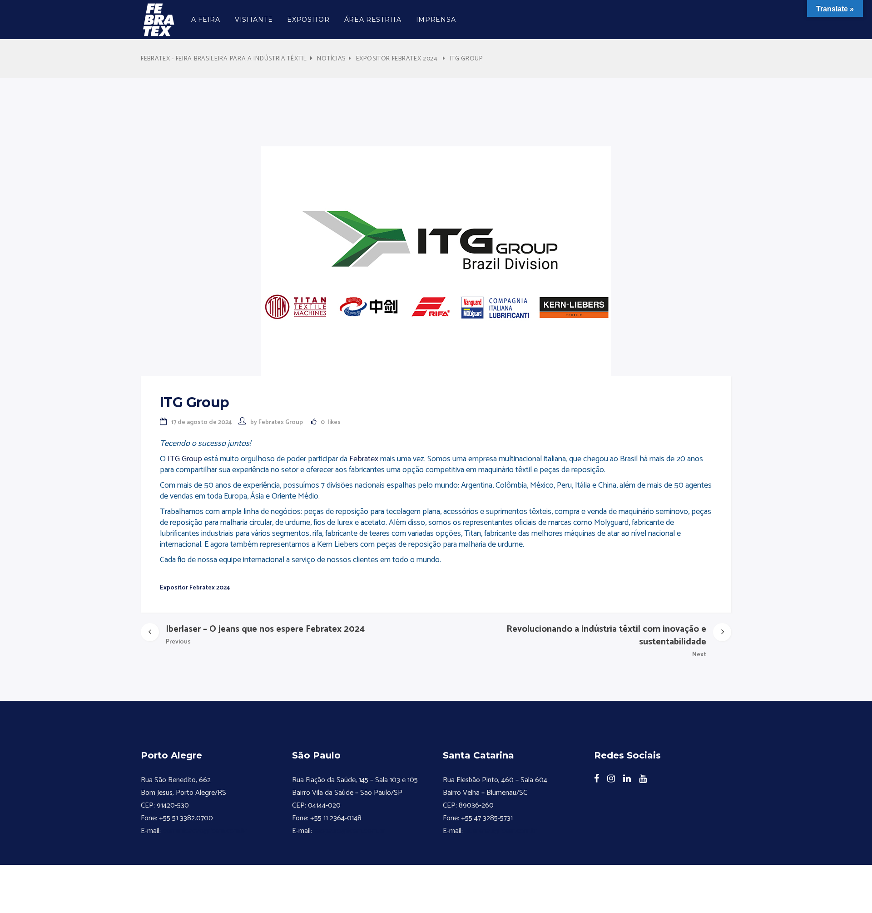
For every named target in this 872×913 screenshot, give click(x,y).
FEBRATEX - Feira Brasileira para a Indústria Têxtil (224, 59)
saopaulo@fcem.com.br (349, 831)
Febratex (364, 459)
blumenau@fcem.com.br (501, 831)
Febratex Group (280, 422)
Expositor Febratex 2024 (397, 59)
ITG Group (185, 459)
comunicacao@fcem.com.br (205, 831)
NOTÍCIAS (331, 59)
